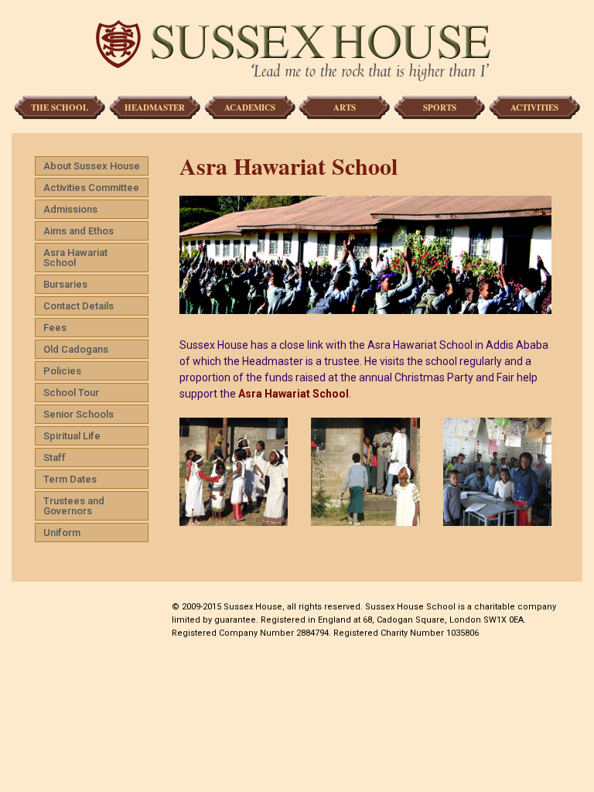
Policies (62, 371)
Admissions (70, 209)
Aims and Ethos (78, 231)
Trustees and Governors (73, 506)
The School (59, 107)
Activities (534, 107)
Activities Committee (91, 187)
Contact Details (78, 306)
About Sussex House (91, 166)
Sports (439, 107)
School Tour (71, 392)
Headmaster (155, 107)
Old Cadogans (75, 349)
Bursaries (65, 284)
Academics (249, 107)
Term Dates (70, 479)
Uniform (61, 532)
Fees (55, 327)
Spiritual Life (72, 436)
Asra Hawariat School (75, 257)
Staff (54, 457)
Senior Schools (78, 414)
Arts (344, 107)
